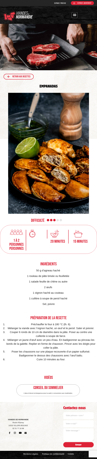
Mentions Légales (30, 454)
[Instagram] (15, 433)
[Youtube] (20, 433)
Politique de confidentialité (53, 454)
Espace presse (60, 3)
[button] (74, 15)
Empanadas (49, 86)
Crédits (71, 454)
